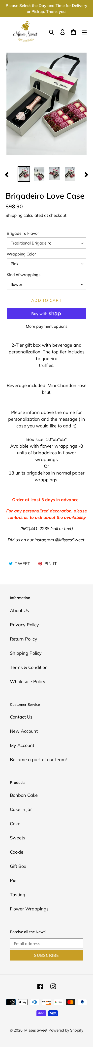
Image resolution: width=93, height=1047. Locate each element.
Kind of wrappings (23, 274)
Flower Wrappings (29, 909)
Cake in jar (21, 809)
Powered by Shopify (66, 1030)
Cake (15, 823)
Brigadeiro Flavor (23, 233)
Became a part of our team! (38, 759)
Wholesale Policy (27, 681)
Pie (13, 880)
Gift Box (18, 866)
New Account (24, 731)
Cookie (16, 852)
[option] (23, 174)
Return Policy (23, 639)
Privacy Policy (24, 625)
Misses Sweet (35, 1030)
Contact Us (21, 717)
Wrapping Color (21, 253)
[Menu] (84, 31)
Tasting (17, 894)
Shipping (14, 215)
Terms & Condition (29, 667)
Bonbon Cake (24, 795)
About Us (19, 610)
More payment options (46, 326)
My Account (22, 745)
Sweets (17, 838)
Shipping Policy (26, 653)
